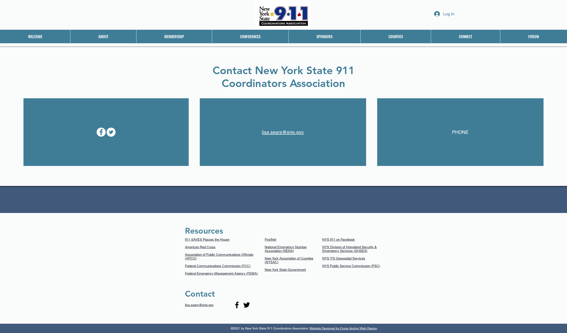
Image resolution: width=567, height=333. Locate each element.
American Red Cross (200, 247)
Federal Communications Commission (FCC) (217, 266)
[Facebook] (101, 132)
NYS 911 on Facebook (338, 239)
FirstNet (270, 239)
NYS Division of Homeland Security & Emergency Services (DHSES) (349, 249)
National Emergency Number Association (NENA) (286, 249)
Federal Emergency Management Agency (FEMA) (221, 273)
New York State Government (285, 270)
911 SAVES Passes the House (207, 239)
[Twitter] (111, 132)
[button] (103, 36)
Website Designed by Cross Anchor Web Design (343, 328)
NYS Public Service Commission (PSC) (351, 266)
